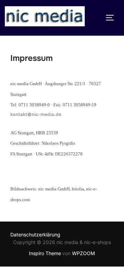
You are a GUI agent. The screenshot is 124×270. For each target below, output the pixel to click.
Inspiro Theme (45, 253)
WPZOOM (83, 253)
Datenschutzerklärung (35, 234)
